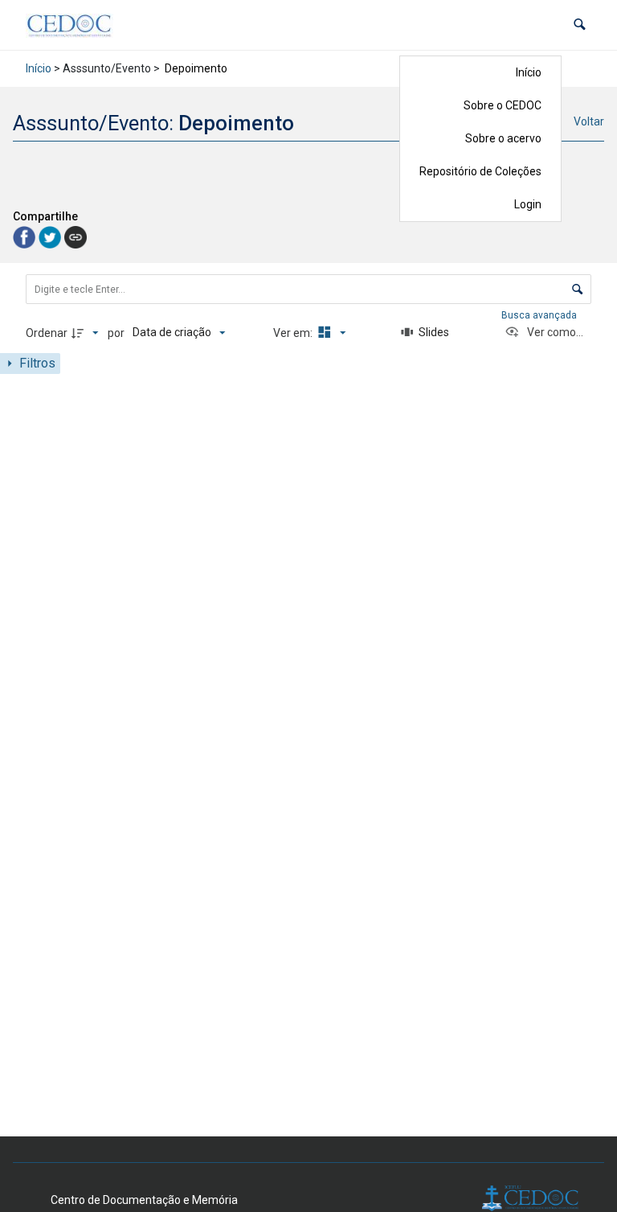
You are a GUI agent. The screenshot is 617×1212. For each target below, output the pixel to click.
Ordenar (46, 333)
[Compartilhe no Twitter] (51, 236)
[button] (579, 24)
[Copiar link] (75, 237)
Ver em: (294, 333)
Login (527, 204)
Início (528, 72)
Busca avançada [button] (540, 315)
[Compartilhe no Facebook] (26, 236)
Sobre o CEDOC (502, 105)
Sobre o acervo (503, 138)
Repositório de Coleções (480, 171)
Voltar (589, 121)
